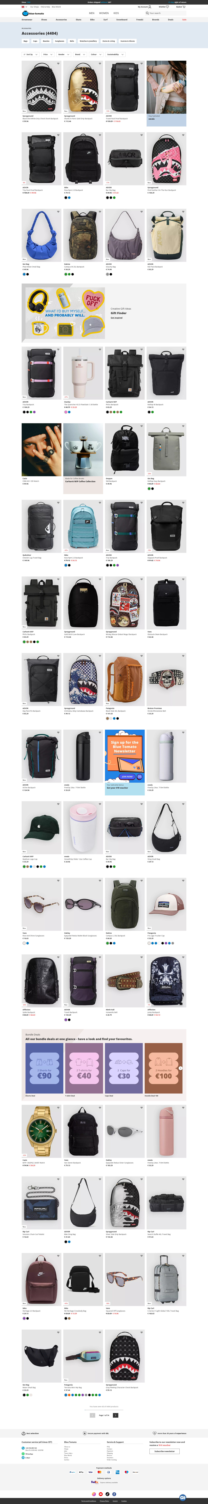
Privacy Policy (104, 1501)
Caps (35, 41)
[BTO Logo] (48, 13)
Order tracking (112, 1460)
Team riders (68, 1453)
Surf (105, 19)
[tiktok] (107, 1494)
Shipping (110, 1453)
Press (66, 1458)
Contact (109, 1449)
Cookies (124, 1501)
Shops (66, 1449)
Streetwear (27, 19)
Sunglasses (59, 41)
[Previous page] (92, 1415)
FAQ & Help (45, 7)
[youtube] (101, 1494)
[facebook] (114, 1494)
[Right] (180, 1068)
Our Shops (34, 7)
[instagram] (94, 1494)
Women (104, 13)
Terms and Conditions (88, 1501)
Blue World (56, 7)
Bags (25, 41)
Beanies (46, 41)
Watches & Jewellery (88, 41)
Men (91, 13)
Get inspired (116, 317)
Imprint (115, 1501)
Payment (110, 1451)
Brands (155, 19)
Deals (170, 19)
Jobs (65, 1451)
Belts (72, 41)
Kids (116, 13)
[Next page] (115, 1415)
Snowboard (121, 19)
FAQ (108, 1447)
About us (67, 1447)
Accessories (61, 19)
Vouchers (110, 1458)
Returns (109, 1455)
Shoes (44, 19)
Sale (184, 19)
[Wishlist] (59, 63)
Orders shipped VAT (99, 2)
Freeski (139, 19)
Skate (78, 19)
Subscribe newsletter (165, 1451)
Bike (92, 19)
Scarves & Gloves (128, 41)
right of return (177, 2)
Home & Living (109, 41)
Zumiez (66, 1460)
